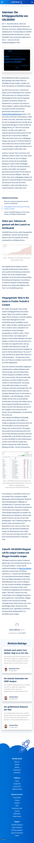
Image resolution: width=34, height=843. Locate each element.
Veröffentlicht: (13, 633)
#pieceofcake (20, 59)
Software (17, 778)
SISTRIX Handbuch (17, 825)
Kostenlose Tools (17, 808)
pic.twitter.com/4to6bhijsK (13, 62)
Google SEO (17, 784)
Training (17, 800)
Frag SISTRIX (17, 797)
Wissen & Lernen (17, 794)
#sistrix (6, 56)
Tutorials (17, 811)
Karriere (17, 764)
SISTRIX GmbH (17, 759)
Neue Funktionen (17, 827)
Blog (9, 6)
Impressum (17, 772)
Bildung (17, 767)
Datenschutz (17, 770)
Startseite (4, 6)
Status (17, 835)
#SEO (10, 51)
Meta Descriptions (25, 568)
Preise (17, 781)
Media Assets (17, 816)
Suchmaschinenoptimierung (11, 114)
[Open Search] (32, 2)
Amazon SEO (17, 786)
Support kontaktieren (17, 833)
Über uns (17, 762)
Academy (17, 803)
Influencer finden (17, 789)
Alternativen (17, 813)
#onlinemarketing (10, 59)
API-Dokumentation (17, 830)
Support (17, 822)
